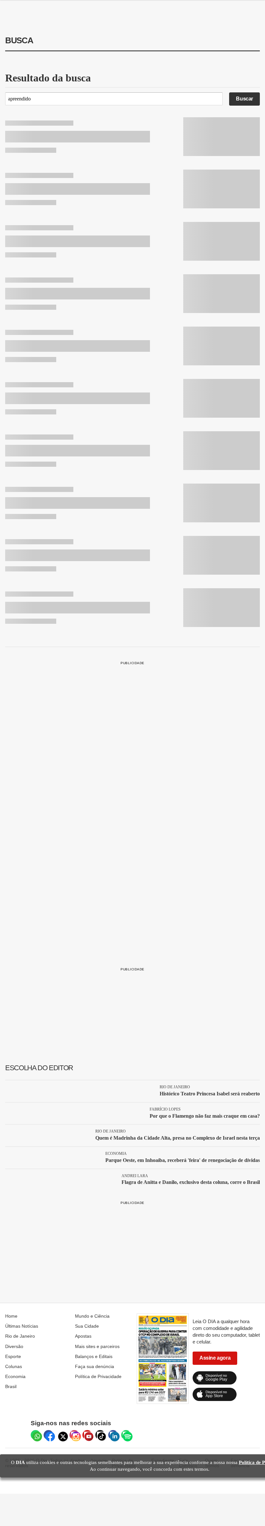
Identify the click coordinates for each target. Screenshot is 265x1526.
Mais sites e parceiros (97, 1346)
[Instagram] (74, 1435)
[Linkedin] (113, 1435)
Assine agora (214, 1358)
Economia (15, 1376)
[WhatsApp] (35, 1435)
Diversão (14, 1346)
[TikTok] (100, 1435)
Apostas (83, 1336)
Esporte (13, 1356)
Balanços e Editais (93, 1356)
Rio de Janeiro (20, 1336)
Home (11, 1316)
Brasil (10, 1386)
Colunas (13, 1366)
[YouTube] (87, 1435)
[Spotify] (126, 1435)
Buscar (244, 98)
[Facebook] (48, 1435)
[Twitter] (61, 1435)
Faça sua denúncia (94, 1366)
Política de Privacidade (98, 1376)
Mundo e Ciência (92, 1316)
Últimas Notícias (21, 1326)
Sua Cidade (87, 1326)
